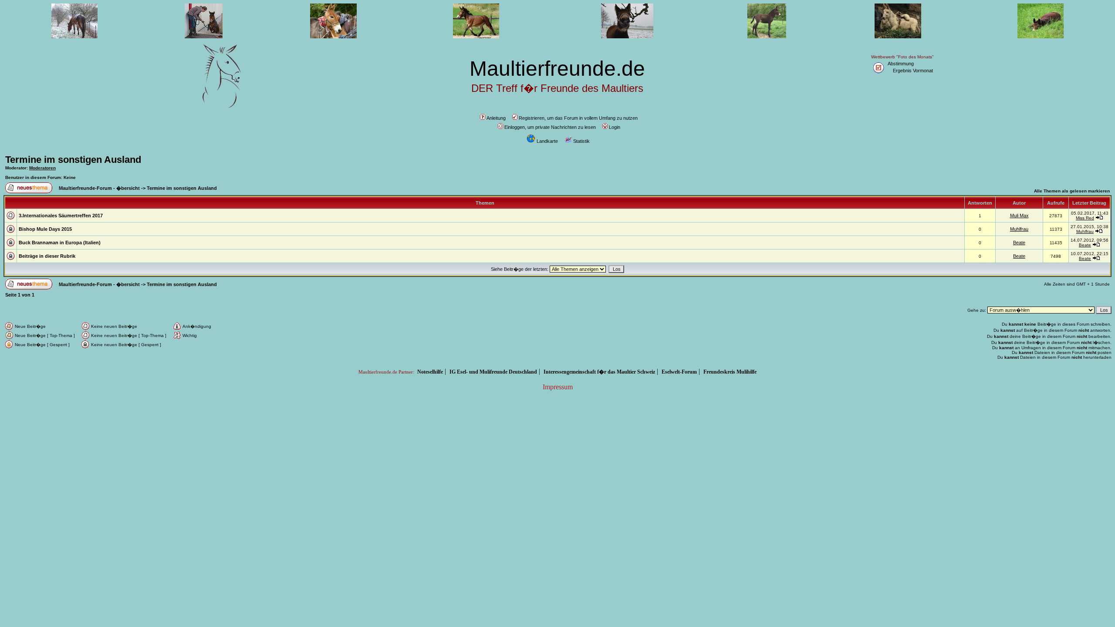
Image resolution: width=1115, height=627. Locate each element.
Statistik (581, 141)
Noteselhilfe (430, 372)
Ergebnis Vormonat (913, 70)
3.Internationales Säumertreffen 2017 (61, 215)
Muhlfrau (1019, 229)
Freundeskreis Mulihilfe (730, 372)
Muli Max (1019, 215)
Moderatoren (42, 167)
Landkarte (547, 141)
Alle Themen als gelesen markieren (1072, 191)
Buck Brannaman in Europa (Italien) (60, 242)
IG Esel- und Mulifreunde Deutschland (493, 372)
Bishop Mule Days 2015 (45, 229)
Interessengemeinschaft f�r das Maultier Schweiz (599, 372)
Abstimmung (901, 63)
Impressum (558, 387)
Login (614, 127)
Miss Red (1085, 218)
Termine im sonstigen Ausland (73, 159)
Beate (1019, 242)
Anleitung (496, 118)
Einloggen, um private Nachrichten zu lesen (550, 127)
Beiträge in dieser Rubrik (47, 256)
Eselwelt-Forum (679, 372)
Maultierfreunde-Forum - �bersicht (99, 188)
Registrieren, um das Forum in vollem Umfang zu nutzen (578, 118)
